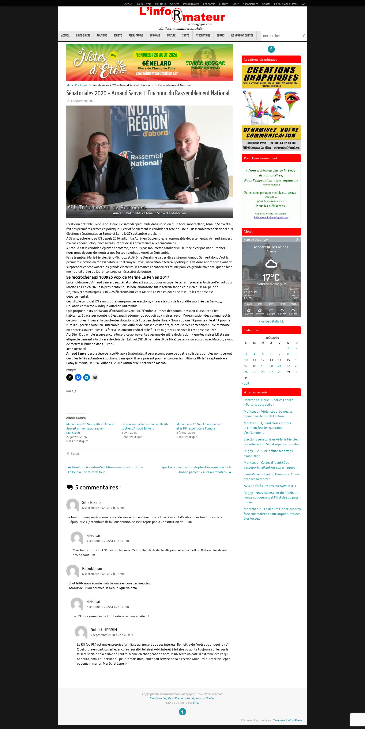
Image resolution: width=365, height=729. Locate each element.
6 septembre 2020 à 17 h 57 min (103, 574)
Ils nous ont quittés (286, 4)
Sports (266, 4)
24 (246, 372)
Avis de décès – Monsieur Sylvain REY (270, 486)
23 (296, 366)
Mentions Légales (161, 698)
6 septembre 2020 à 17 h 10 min (107, 541)
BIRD (196, 703)
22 (288, 366)
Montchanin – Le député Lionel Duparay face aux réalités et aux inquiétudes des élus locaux (272, 514)
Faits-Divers (144, 4)
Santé (235, 4)
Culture (223, 4)
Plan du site (182, 698)
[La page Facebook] (271, 49)
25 (254, 372)
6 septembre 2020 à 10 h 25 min (103, 508)
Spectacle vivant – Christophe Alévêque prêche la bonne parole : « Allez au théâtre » (196, 469)
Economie (209, 4)
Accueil (128, 4)
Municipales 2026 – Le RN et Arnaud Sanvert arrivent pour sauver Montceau (90, 429)
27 (271, 372)
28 (279, 372)
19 (262, 366)
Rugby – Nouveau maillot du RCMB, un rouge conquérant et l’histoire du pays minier (271, 497)
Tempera (279, 720)
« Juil (245, 384)
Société (174, 4)
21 (279, 366)
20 (271, 366)
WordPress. (295, 720)
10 (246, 360)
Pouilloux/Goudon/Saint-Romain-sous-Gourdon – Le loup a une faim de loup (105, 469)
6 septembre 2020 (83, 101)
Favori (75, 453)
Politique (160, 4)
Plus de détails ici (271, 322)
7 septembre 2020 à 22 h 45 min (112, 635)
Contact (210, 698)
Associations (250, 4)
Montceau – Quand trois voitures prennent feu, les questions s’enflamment (267, 428)
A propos (197, 698)
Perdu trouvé (191, 4)
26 (262, 372)
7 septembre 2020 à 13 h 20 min (107, 607)
